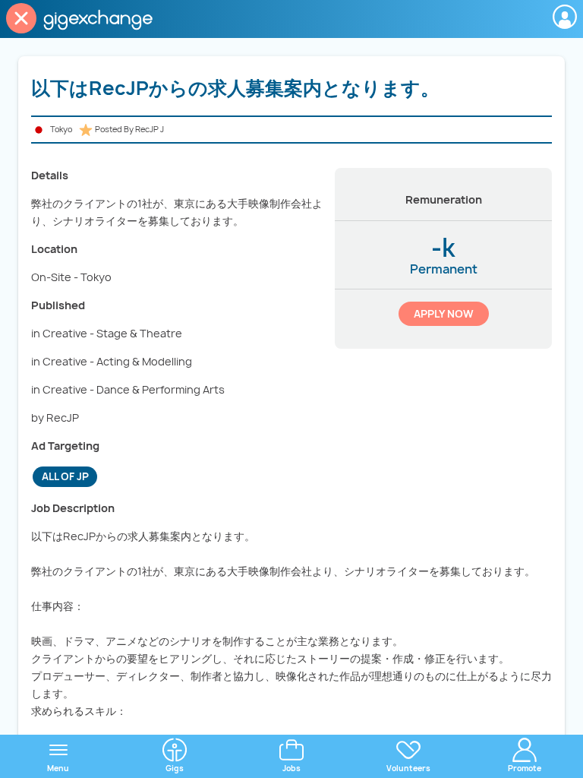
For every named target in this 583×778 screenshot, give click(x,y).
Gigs (174, 768)
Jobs (291, 768)
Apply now (444, 314)
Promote (524, 768)
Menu (58, 768)
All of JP (65, 476)
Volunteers (408, 768)
